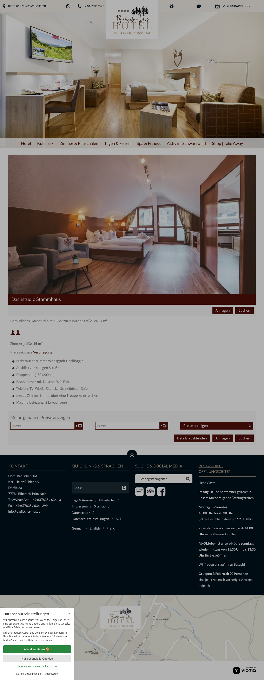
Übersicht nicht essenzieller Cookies (37, 666)
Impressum (51, 673)
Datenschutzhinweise (28, 673)
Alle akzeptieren (34, 649)
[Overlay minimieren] (68, 613)
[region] (37, 630)
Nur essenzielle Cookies (37, 658)
